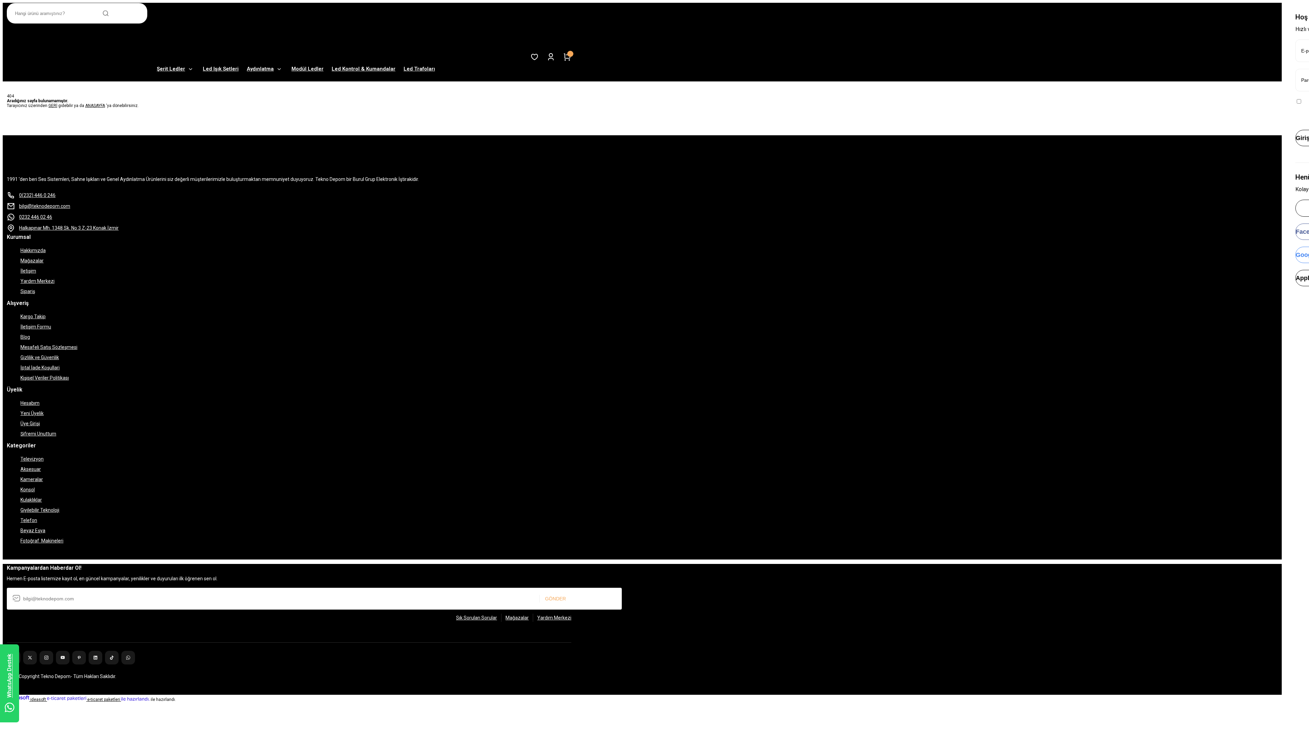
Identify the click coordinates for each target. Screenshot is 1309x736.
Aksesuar (30, 469)
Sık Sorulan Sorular (476, 617)
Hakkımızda (33, 250)
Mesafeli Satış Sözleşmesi (48, 347)
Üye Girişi (30, 423)
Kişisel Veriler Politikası (44, 378)
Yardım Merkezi (37, 281)
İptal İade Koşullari (40, 367)
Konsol (27, 489)
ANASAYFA (95, 105)
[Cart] (567, 57)
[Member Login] (551, 57)
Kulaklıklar (31, 500)
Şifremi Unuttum (38, 433)
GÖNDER (555, 598)
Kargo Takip (33, 316)
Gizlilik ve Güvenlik (39, 357)
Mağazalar (32, 260)
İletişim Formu (35, 326)
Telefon (28, 520)
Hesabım (30, 403)
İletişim (28, 271)
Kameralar (31, 479)
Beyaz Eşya (32, 530)
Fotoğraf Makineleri (41, 540)
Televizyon (32, 459)
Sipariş (27, 291)
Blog (25, 337)
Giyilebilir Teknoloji (39, 510)
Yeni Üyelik (32, 413)
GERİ (52, 105)
